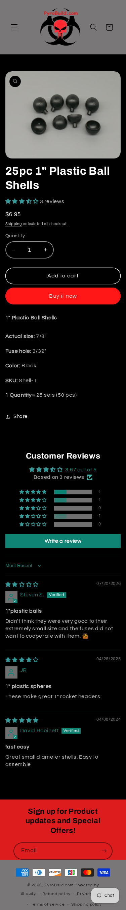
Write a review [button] (63, 541)
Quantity (15, 235)
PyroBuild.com (59, 885)
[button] (14, 27)
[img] (22, 584)
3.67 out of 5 (80, 469)
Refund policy (56, 894)
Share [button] (20, 416)
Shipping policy (86, 904)
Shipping (13, 224)
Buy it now (63, 296)
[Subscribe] (104, 851)
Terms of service (48, 904)
